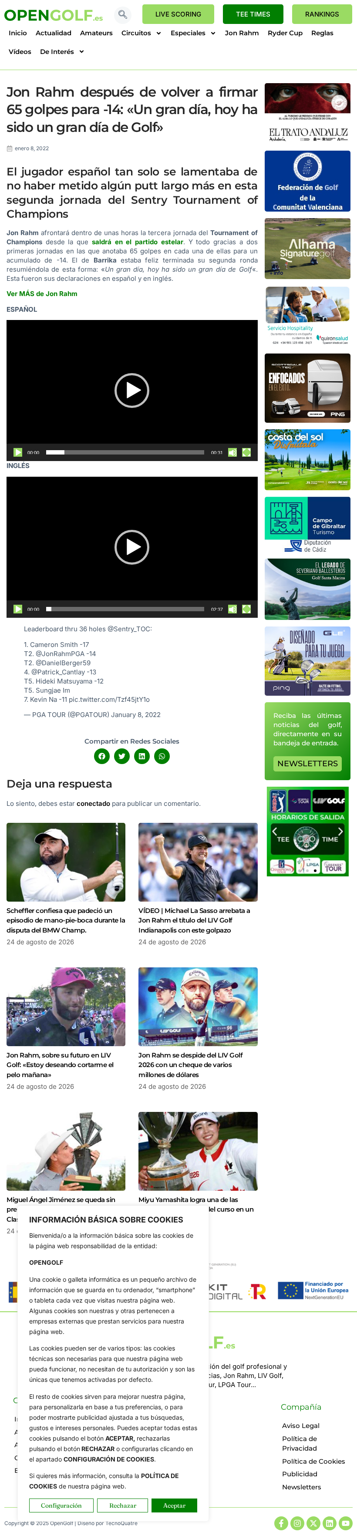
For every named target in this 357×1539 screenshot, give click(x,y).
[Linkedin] (330, 1523)
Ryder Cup (285, 33)
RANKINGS (322, 14)
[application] (132, 390)
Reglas (322, 33)
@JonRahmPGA (60, 654)
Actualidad (53, 33)
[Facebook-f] (281, 1523)
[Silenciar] (232, 452)
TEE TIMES (253, 14)
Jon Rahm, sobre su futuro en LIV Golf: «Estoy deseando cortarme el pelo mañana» (60, 1065)
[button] (122, 15)
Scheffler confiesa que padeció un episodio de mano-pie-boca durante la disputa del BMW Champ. (66, 920)
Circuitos (136, 33)
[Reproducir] (17, 452)
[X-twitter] (313, 1523)
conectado (93, 803)
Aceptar (174, 1505)
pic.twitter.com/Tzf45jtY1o (109, 699)
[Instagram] (297, 1523)
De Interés (57, 51)
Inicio (18, 33)
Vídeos (20, 51)
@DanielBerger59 (63, 663)
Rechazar (122, 1505)
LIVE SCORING (178, 14)
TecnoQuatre (121, 1523)
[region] (113, 1364)
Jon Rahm (242, 33)
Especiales (188, 33)
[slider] (125, 452)
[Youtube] (346, 1523)
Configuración (61, 1505)
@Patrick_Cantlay (58, 672)
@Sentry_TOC (129, 629)
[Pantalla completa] (246, 452)
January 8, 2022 (136, 715)
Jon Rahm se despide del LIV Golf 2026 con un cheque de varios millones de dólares (190, 1065)
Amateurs (96, 33)
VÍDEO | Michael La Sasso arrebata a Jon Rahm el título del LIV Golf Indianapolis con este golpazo (194, 920)
